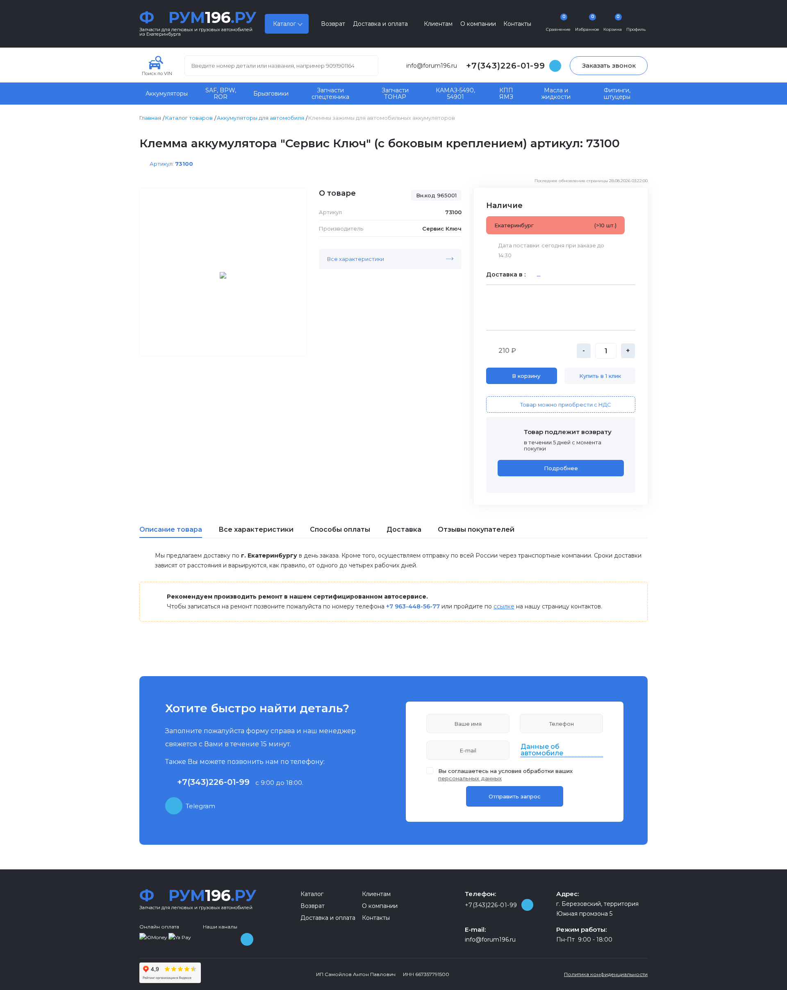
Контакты (517, 24)
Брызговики (271, 93)
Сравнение (558, 23)
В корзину (526, 376)
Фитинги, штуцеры (617, 94)
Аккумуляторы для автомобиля (260, 117)
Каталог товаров (189, 117)
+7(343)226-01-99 (505, 66)
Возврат (333, 24)
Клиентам (438, 24)
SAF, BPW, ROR (220, 94)
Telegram (200, 806)
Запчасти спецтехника (330, 94)
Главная (150, 117)
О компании (478, 24)
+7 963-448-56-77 (413, 606)
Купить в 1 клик (600, 376)
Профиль (636, 29)
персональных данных (470, 778)
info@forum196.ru (431, 65)
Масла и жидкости (556, 94)
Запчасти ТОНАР (395, 94)
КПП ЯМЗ (506, 94)
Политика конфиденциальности (606, 974)
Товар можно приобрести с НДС (565, 404)
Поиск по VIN (157, 73)
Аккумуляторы (167, 93)
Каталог (284, 23)
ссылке (504, 606)
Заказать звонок (609, 65)
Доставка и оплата (380, 24)
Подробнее (561, 468)
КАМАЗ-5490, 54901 (455, 94)
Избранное (587, 23)
